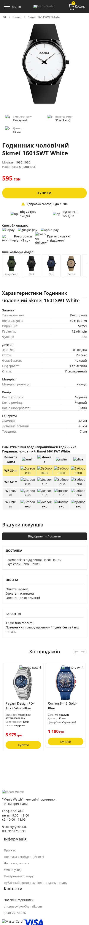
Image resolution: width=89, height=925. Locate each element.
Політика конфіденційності (24, 857)
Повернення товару (18, 876)
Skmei (17, 17)
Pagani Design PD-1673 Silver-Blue (20, 705)
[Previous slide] (76, 651)
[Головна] (5, 17)
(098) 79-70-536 (15, 913)
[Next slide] (83, 651)
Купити (44, 193)
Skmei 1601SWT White (44, 17)
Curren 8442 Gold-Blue (62, 705)
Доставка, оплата (16, 863)
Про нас (10, 850)
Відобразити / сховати (44, 536)
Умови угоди (13, 870)
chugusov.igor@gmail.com (23, 906)
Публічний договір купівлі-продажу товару (35, 883)
